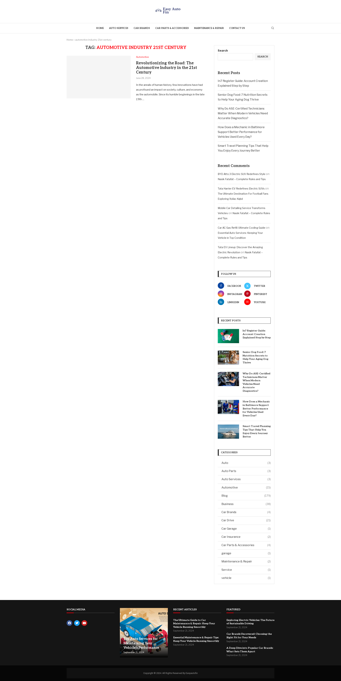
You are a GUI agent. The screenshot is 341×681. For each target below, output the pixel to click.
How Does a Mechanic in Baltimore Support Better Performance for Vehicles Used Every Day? (241, 131)
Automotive (246, 487)
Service (246, 569)
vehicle (246, 578)
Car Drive (246, 520)
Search (223, 50)
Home (100, 28)
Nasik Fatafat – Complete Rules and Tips (242, 179)
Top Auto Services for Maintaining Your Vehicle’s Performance (141, 643)
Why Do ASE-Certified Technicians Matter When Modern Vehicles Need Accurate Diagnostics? (243, 113)
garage (246, 553)
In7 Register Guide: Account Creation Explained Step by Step (257, 334)
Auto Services (118, 28)
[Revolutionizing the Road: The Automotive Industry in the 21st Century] (99, 77)
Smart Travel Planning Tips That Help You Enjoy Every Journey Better (257, 431)
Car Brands (142, 28)
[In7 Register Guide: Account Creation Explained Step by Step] (228, 336)
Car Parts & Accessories (172, 28)
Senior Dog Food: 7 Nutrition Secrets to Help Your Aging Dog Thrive (255, 357)
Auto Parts (246, 471)
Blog (246, 495)
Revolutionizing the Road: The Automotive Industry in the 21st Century (166, 68)
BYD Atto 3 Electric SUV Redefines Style (241, 173)
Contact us (237, 28)
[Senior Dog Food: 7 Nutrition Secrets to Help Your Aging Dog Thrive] (228, 357)
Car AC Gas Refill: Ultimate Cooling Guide (241, 227)
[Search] (272, 28)
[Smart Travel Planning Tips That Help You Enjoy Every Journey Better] (228, 432)
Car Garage (246, 528)
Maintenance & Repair (209, 28)
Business (246, 504)
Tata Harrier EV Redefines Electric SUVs (241, 188)
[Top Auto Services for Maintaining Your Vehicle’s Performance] (144, 633)
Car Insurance (246, 536)
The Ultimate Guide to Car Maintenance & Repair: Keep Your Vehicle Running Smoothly (194, 624)
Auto (246, 463)
